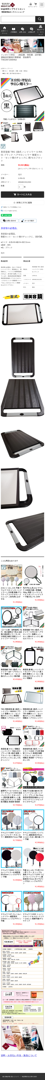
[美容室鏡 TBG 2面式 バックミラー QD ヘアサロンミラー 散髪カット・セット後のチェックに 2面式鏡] (11, 656)
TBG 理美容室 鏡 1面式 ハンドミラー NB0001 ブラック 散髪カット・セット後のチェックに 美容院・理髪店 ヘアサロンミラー (11, 713)
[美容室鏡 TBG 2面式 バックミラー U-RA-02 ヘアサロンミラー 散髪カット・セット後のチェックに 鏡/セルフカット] (33, 616)
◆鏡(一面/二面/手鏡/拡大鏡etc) (11, 73)
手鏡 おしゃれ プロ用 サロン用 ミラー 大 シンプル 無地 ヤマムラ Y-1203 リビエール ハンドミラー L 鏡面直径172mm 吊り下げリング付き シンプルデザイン (33, 876)
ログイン (30, 6)
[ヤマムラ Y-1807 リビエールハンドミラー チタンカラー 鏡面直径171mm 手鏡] (11, 819)
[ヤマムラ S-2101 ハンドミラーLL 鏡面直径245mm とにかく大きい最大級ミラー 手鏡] (33, 819)
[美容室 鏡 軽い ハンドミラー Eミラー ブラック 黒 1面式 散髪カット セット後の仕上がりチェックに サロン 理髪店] (33, 656)
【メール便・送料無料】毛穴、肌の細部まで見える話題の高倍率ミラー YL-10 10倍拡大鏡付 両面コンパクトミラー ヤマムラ (11, 634)
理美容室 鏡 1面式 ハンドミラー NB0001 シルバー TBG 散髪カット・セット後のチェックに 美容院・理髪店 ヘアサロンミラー (33, 713)
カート (35, 6)
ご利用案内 (13, 32)
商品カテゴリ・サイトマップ (40, 32)
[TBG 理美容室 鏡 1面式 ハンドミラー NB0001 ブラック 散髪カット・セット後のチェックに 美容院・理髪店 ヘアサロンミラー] (11, 696)
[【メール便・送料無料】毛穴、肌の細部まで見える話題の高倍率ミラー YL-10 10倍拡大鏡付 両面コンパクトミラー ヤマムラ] (11, 616)
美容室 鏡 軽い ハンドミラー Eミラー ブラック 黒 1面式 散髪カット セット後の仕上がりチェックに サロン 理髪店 (33, 674)
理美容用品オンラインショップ (13, 12)
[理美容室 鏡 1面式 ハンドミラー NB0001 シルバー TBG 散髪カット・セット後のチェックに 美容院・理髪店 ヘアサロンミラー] (33, 696)
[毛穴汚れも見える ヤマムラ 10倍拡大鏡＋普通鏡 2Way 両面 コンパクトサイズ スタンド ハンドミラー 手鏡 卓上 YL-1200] (33, 575)
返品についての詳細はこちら (12, 207)
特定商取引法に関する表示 (29, 1076)
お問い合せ (22, 32)
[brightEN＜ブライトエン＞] (8, 7)
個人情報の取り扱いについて (10, 1076)
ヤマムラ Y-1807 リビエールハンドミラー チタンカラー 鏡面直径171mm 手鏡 (11, 835)
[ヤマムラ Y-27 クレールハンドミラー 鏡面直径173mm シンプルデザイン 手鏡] (11, 901)
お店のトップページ (4, 32)
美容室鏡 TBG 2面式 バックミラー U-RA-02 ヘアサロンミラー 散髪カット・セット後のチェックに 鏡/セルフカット (33, 634)
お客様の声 (31, 32)
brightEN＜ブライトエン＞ (13, 9)
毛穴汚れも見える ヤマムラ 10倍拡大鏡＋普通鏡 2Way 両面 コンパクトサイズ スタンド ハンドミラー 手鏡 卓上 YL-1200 (33, 592)
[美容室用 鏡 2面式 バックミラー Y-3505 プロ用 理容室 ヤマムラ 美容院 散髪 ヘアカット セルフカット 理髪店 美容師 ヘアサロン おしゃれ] (33, 736)
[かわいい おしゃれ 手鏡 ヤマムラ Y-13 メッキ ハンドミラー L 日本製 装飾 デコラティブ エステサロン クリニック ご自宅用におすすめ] (11, 575)
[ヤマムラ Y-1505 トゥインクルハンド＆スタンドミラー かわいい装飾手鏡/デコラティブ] (33, 901)
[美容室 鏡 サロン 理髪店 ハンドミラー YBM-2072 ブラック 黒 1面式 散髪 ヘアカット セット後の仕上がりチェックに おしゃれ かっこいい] (11, 736)
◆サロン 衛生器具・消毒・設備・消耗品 (14, 71)
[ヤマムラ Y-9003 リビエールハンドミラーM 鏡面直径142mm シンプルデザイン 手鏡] (11, 857)
